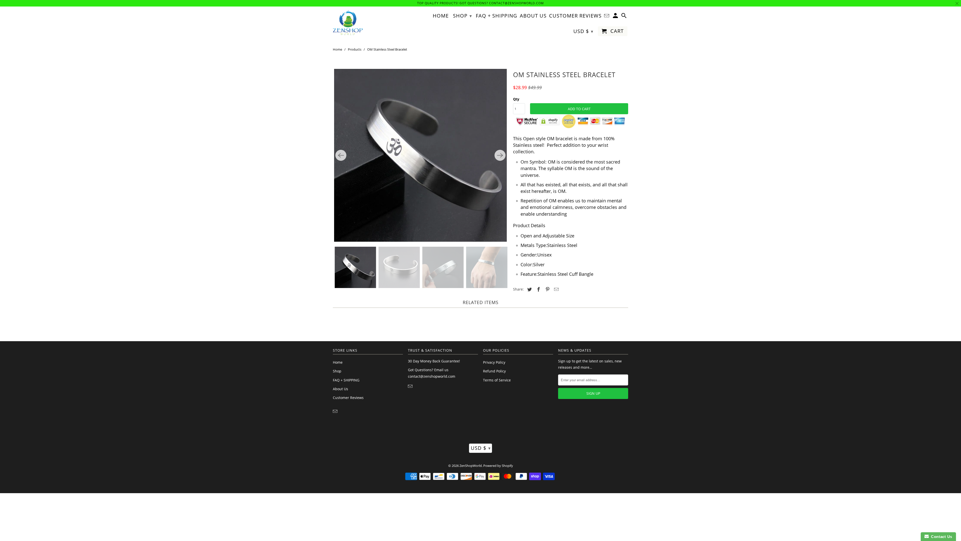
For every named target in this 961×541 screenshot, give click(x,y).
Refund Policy (494, 371)
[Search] (624, 17)
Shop (337, 371)
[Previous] (340, 155)
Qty (516, 99)
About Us (340, 388)
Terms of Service (497, 380)
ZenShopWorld (470, 465)
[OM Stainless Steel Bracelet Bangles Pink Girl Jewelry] (420, 155)
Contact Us (940, 536)
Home (337, 49)
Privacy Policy (494, 362)
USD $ (481, 448)
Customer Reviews (348, 397)
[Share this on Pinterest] (547, 289)
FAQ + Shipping (496, 16)
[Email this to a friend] (556, 289)
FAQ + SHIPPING (346, 380)
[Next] (500, 155)
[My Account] (616, 17)
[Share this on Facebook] (538, 289)
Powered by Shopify (498, 465)
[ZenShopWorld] (348, 22)
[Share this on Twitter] (529, 289)
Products (354, 49)
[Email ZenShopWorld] (335, 411)
